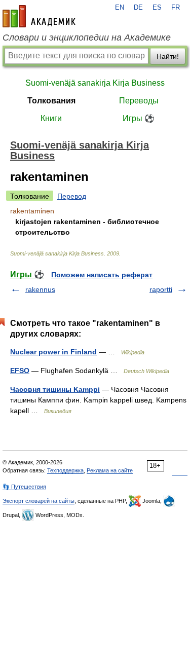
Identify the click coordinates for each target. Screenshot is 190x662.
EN (119, 7)
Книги (51, 118)
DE (138, 7)
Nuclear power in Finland (53, 352)
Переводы (139, 100)
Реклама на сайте (110, 470)
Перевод (71, 196)
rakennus (40, 289)
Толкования (51, 100)
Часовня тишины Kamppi (55, 389)
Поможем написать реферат (102, 275)
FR (175, 7)
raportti (160, 289)
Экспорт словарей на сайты (38, 501)
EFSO (19, 370)
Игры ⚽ (139, 118)
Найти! (168, 56)
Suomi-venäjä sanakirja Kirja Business (95, 83)
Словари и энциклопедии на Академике (87, 37)
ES (157, 7)
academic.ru (39, 16)
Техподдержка (65, 470)
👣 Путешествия (24, 487)
